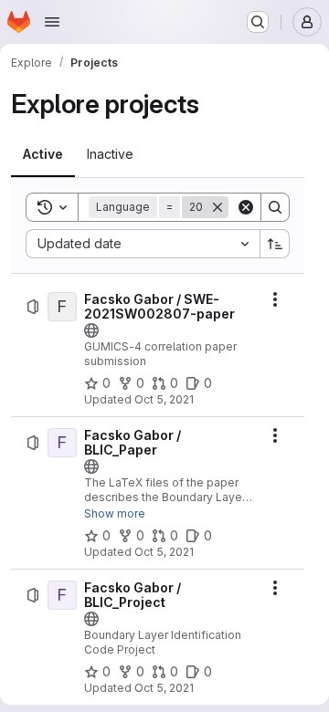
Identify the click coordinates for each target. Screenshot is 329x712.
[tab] (43, 154)
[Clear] (246, 207)
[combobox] (143, 243)
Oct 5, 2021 (164, 399)
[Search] (275, 207)
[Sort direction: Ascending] (275, 243)
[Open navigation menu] (52, 22)
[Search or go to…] (258, 22)
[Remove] (217, 207)
